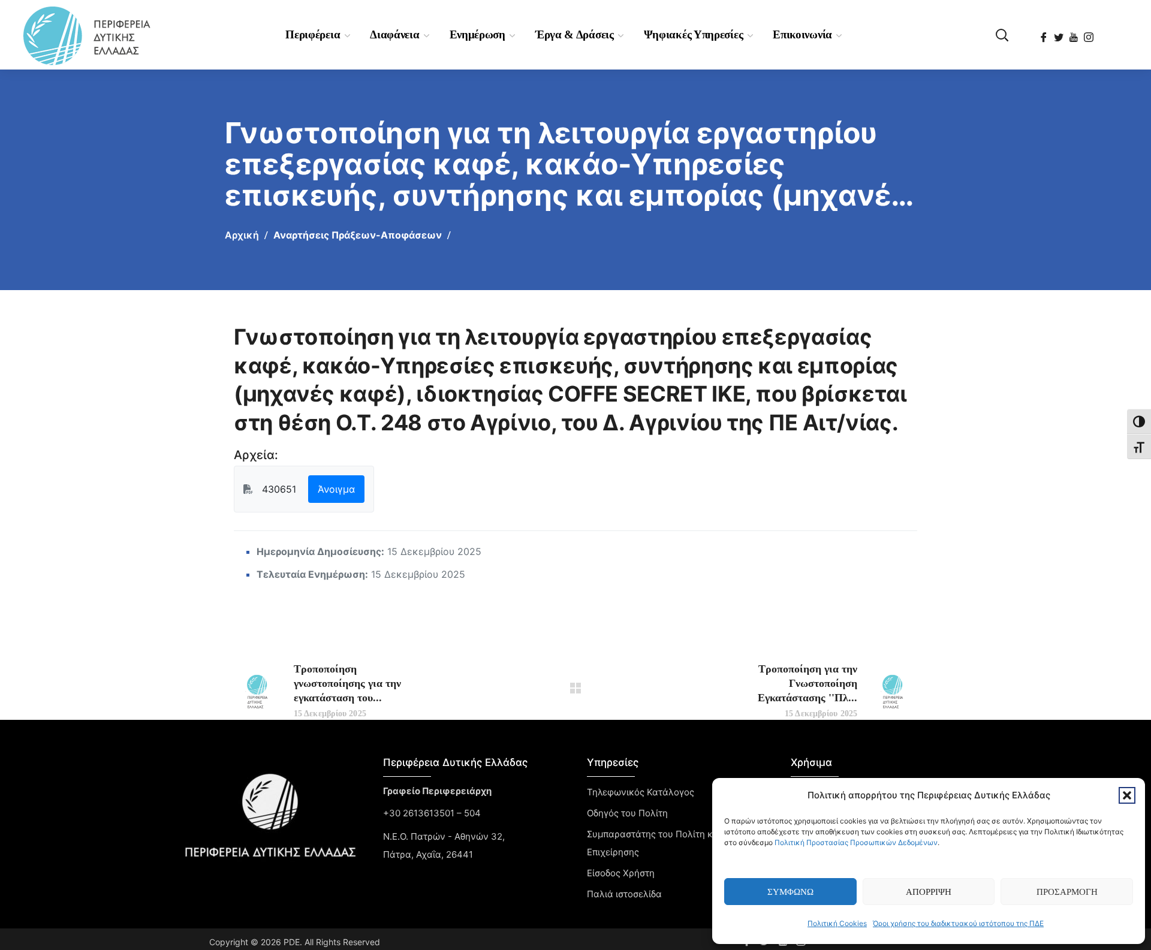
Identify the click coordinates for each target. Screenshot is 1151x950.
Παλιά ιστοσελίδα (624, 894)
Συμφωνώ (790, 892)
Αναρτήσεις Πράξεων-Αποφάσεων (357, 235)
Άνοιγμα (336, 489)
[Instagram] (1089, 34)
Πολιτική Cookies (837, 923)
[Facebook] (1044, 34)
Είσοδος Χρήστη (621, 873)
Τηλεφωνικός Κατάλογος (640, 792)
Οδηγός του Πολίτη (627, 813)
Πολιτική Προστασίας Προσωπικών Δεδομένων (856, 842)
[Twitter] (1059, 34)
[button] (1127, 795)
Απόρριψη (928, 892)
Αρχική (242, 235)
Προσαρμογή (1067, 892)
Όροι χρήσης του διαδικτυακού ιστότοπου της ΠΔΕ (958, 923)
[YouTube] (1074, 34)
